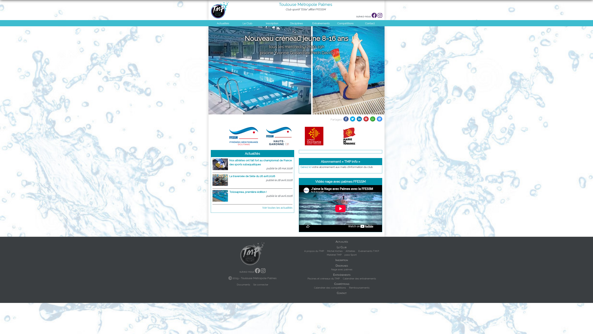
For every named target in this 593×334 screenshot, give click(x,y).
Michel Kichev (335, 251)
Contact (370, 23)
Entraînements (321, 23)
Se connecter (260, 284)
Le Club (247, 23)
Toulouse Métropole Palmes (305, 4)
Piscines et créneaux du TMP (323, 278)
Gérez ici (306, 167)
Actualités (223, 23)
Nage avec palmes (341, 269)
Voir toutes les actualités (277, 207)
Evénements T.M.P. (368, 251)
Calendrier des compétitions (330, 287)
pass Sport (351, 254)
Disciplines (296, 23)
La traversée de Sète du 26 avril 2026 (252, 176)
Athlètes (350, 251)
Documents (243, 284)
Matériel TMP (334, 254)
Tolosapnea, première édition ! (248, 191)
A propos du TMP (314, 251)
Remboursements (359, 287)
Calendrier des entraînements (359, 278)
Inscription (272, 23)
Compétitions (345, 23)
